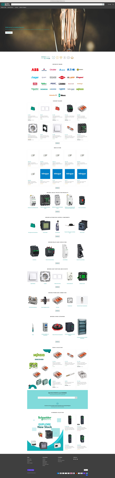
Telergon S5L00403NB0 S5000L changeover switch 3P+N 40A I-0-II (32, 182)
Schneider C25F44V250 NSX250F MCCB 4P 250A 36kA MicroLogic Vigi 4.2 (82, 136)
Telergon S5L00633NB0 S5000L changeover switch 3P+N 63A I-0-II (69, 164)
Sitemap (44, 465)
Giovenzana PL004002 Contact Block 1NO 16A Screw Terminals (33, 117)
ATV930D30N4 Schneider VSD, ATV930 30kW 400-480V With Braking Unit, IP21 (82, 428)
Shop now (9, 32)
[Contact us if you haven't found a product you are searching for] (57, 405)
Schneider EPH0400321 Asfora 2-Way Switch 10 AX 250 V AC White (57, 136)
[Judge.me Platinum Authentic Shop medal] (53, 57)
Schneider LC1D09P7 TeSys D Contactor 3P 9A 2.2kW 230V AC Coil (69, 117)
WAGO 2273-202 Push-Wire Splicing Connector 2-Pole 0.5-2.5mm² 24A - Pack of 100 (82, 383)
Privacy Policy (60, 461)
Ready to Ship (3, 7)
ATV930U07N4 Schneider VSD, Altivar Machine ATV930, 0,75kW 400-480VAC (82, 447)
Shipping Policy (45, 461)
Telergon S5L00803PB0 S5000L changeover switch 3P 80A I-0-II (33, 164)
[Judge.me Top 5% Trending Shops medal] (68, 57)
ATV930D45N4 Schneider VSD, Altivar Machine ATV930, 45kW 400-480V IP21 (69, 447)
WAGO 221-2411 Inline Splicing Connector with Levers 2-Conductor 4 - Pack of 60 (70, 136)
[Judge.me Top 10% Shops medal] (72, 57)
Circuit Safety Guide (45, 464)
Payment (44, 460)
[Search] (103, 4)
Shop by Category (22, 7)
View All (57, 143)
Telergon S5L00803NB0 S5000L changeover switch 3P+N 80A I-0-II (44, 164)
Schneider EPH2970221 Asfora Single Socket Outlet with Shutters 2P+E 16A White (32, 136)
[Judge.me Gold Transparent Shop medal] (57, 57)
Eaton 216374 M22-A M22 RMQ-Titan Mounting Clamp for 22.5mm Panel (44, 136)
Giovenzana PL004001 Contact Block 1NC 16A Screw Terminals (57, 117)
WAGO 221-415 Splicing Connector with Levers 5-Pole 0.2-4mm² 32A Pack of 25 (82, 363)
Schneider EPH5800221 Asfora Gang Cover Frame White (44, 117)
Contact (16, 7)
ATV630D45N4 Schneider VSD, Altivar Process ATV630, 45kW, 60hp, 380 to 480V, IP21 (69, 428)
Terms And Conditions (61, 460)
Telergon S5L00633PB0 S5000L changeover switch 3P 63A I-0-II (57, 164)
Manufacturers (10, 7)
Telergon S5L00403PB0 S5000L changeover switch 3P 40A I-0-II (82, 164)
